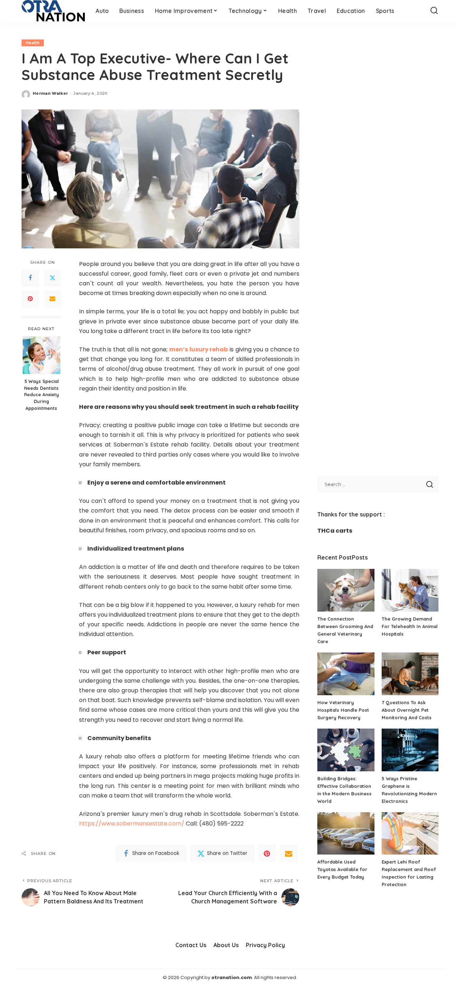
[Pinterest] (30, 298)
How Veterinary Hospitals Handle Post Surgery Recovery (343, 710)
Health (33, 42)
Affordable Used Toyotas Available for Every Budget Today (342, 869)
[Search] (434, 11)
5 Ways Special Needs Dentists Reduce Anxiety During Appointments (41, 394)
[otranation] (53, 11)
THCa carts (334, 531)
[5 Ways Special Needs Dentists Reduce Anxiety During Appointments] (41, 355)
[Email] (52, 298)
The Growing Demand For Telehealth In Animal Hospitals (410, 626)
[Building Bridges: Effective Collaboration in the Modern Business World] (345, 750)
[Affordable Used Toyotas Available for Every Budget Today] (345, 833)
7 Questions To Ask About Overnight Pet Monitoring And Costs (407, 710)
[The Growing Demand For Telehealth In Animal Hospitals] (410, 590)
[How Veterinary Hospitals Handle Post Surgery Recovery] (345, 673)
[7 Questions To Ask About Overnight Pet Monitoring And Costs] (410, 673)
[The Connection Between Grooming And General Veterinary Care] (345, 590)
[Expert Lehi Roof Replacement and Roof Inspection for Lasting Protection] (410, 833)
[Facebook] (30, 277)
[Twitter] (52, 277)
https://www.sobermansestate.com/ (131, 823)
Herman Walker (50, 93)
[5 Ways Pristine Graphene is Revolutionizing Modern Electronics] (410, 750)
